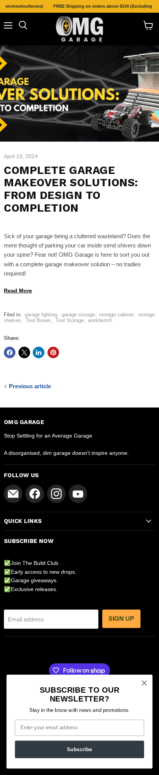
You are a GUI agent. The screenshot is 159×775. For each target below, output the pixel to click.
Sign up (121, 618)
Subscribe (79, 749)
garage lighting (41, 314)
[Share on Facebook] (9, 352)
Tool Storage (70, 320)
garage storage (78, 314)
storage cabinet (116, 314)
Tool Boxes (38, 320)
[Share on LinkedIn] (38, 352)
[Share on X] (24, 352)
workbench (100, 320)
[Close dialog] (144, 682)
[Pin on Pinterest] (53, 352)
